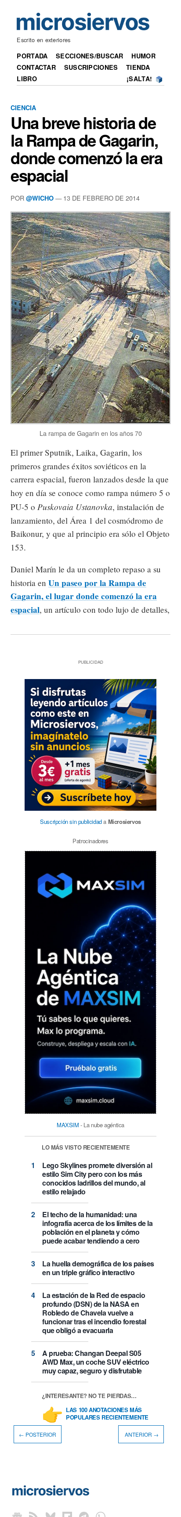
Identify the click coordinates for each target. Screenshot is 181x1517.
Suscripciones (91, 67)
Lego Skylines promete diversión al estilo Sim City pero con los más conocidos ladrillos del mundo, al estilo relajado (97, 1178)
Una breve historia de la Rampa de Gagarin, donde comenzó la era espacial (87, 149)
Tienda (138, 67)
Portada (32, 55)
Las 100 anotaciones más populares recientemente (107, 1413)
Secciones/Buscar (89, 55)
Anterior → (141, 1434)
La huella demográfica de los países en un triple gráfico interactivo (98, 1267)
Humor (143, 55)
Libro (26, 78)
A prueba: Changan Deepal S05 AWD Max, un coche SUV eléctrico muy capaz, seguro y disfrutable (95, 1362)
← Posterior (37, 1434)
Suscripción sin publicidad (71, 821)
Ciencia (23, 107)
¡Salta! (139, 78)
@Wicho (40, 198)
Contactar (36, 67)
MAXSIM (68, 1125)
